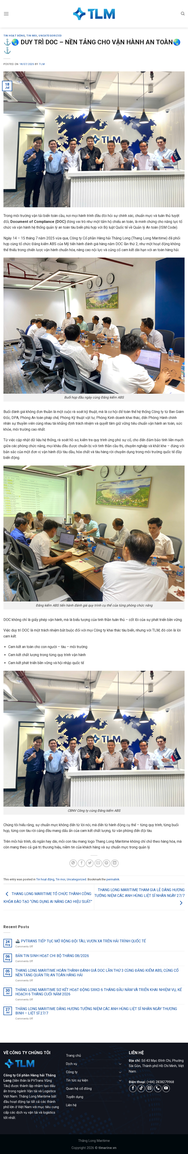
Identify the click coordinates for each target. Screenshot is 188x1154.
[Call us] (158, 1088)
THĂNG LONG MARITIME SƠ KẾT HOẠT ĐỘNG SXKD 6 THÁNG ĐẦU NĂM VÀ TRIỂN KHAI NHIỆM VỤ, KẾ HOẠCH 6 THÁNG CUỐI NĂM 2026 (98, 992)
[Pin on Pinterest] (106, 863)
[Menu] (6, 13)
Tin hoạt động (14, 35)
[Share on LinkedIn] (115, 863)
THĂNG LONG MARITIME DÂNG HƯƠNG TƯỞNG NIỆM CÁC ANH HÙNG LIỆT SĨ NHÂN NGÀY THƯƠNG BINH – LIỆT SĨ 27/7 (96, 1011)
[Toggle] (120, 1064)
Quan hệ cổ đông (79, 1089)
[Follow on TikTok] (141, 1088)
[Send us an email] (149, 1088)
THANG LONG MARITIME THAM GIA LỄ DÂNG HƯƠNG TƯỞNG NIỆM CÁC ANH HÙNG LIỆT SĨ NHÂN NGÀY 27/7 (139, 893)
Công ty (71, 1072)
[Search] (183, 13)
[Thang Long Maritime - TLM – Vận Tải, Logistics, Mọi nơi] (94, 14)
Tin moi (31, 35)
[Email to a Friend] (98, 863)
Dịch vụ (71, 1064)
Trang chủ (73, 1056)
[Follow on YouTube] (166, 1088)
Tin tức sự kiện (77, 1080)
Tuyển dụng (74, 1097)
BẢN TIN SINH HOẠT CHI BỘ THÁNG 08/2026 (52, 956)
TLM (42, 64)
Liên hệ (71, 1105)
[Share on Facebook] (81, 863)
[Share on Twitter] (90, 863)
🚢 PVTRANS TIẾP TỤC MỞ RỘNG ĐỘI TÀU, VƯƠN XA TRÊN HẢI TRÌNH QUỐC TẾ (80, 941)
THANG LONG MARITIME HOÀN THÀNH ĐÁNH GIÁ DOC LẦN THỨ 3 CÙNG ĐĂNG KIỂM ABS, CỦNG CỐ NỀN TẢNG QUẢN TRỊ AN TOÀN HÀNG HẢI (97, 973)
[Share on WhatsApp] (73, 863)
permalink (112, 879)
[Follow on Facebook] (133, 1088)
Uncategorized (50, 35)
